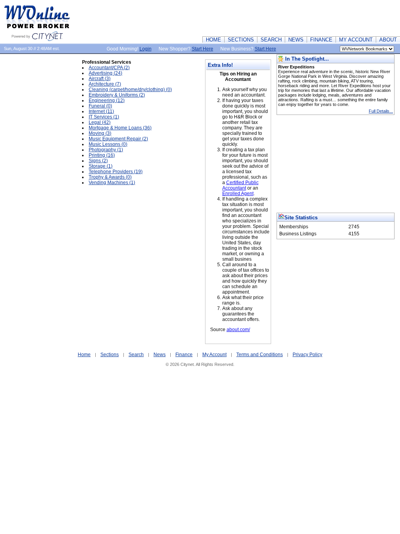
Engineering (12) (107, 100)
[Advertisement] (258, 17)
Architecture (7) (105, 84)
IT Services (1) (104, 117)
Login (145, 49)
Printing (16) (102, 155)
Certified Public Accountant (240, 185)
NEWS (296, 40)
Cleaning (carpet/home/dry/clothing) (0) (130, 89)
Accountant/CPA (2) (109, 67)
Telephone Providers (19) (116, 171)
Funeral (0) (100, 106)
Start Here (202, 49)
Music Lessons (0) (108, 144)
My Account (214, 354)
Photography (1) (106, 149)
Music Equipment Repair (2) (118, 139)
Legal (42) (100, 122)
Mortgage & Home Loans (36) (120, 128)
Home (84, 354)
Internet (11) (101, 111)
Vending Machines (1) (112, 182)
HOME (213, 40)
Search (136, 354)
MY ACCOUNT (356, 40)
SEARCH (271, 40)
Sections (109, 354)
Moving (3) (100, 133)
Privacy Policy (307, 354)
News (160, 354)
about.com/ (238, 329)
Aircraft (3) (100, 78)
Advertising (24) (105, 73)
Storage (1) (100, 166)
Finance (184, 354)
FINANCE (321, 40)
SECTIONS (241, 40)
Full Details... (381, 111)
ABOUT (388, 40)
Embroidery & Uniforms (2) (117, 95)
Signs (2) (98, 160)
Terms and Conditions (259, 354)
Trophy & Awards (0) (110, 177)
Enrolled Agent (238, 193)
